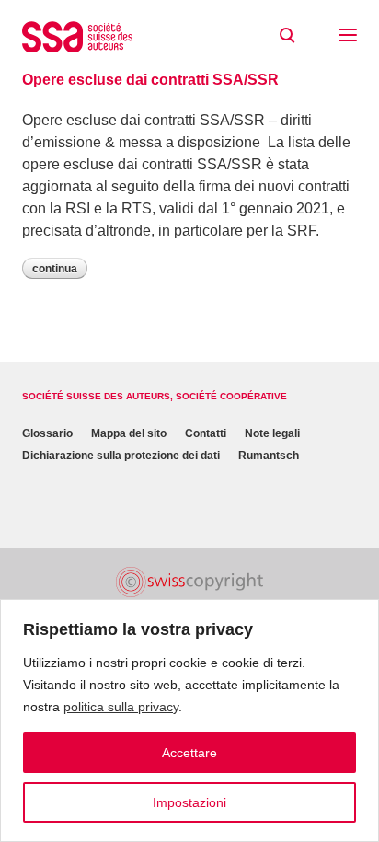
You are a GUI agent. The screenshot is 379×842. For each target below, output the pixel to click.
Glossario (47, 433)
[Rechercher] (287, 36)
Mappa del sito (129, 433)
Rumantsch (268, 455)
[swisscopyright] (189, 582)
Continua (54, 268)
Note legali (272, 433)
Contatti (205, 433)
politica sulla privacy (120, 706)
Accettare (189, 752)
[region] (189, 720)
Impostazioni (189, 802)
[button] (348, 37)
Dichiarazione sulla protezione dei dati (121, 455)
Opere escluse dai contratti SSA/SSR (150, 79)
